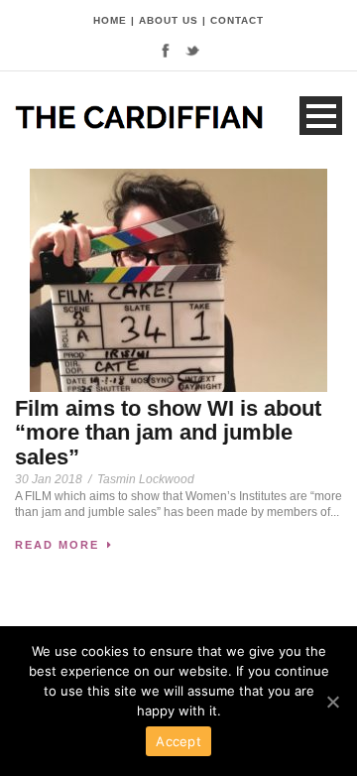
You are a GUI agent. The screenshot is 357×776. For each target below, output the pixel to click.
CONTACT (237, 20)
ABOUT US (168, 20)
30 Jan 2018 (48, 479)
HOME (110, 20)
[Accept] (332, 701)
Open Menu (320, 115)
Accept (178, 741)
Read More (57, 545)
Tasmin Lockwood (145, 479)
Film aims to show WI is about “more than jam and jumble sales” (168, 432)
